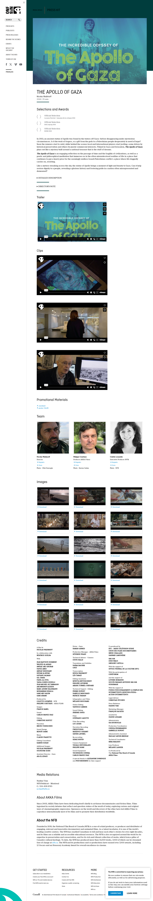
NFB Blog (94, 874)
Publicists (10, 31)
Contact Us (65, 877)
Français (9, 72)
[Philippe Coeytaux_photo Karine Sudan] (90, 438)
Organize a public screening (70, 883)
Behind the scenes (13, 39)
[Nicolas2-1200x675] (53, 438)
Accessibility (85, 895)
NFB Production (96, 877)
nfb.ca (55, 843)
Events (8, 44)
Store (63, 886)
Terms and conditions (96, 895)
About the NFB (11, 55)
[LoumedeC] (126, 438)
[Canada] (36, 895)
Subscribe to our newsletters (41, 874)
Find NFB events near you (41, 883)
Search (9, 20)
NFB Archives (95, 886)
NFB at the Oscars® (10, 49)
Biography (40, 462)
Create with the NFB (68, 880)
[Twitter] (10, 65)
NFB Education (95, 883)
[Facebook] (6, 65)
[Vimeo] (15, 65)
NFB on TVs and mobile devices (42, 880)
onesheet (41, 406)
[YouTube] (20, 65)
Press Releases (12, 35)
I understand (115, 893)
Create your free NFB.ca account (43, 877)
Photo (39, 465)
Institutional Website (73, 895)
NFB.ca (93, 889)
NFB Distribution (96, 880)
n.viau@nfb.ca (43, 789)
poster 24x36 (42, 408)
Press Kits (10, 26)
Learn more (132, 893)
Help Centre (65, 874)
